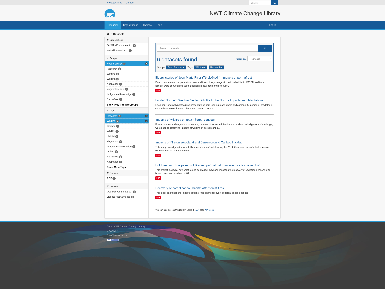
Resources (112, 25)
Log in (272, 25)
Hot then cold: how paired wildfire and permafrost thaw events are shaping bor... (208, 165)
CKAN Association (117, 235)
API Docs (209, 209)
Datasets (118, 34)
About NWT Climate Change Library (126, 226)
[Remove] (184, 67)
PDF (158, 90)
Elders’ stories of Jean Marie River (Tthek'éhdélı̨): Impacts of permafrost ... (205, 77)
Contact (130, 2)
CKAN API (112, 230)
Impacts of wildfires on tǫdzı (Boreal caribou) (185, 119)
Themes (147, 25)
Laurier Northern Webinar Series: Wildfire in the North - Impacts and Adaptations (209, 100)
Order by (240, 58)
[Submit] (274, 2)
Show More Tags (116, 167)
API (198, 209)
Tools (159, 25)
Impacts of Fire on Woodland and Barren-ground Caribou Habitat (198, 142)
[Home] (108, 34)
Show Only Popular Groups (122, 104)
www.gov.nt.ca (114, 2)
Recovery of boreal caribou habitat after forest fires (189, 188)
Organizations (130, 25)
